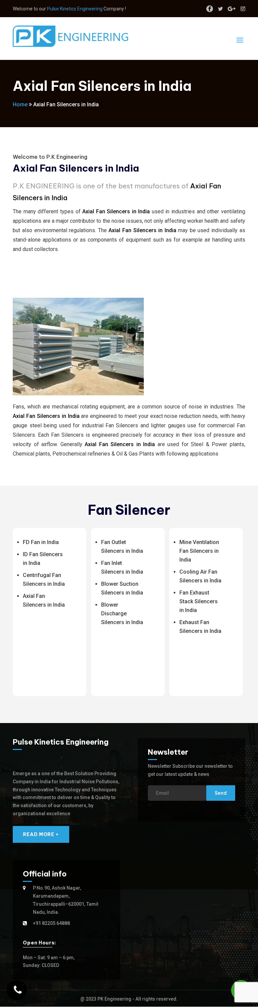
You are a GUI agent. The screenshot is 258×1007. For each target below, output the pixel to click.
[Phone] (17, 990)
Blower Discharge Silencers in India (122, 613)
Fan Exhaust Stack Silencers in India (198, 601)
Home (20, 104)
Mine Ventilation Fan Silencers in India (199, 551)
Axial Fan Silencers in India (116, 211)
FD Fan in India (41, 542)
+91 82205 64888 (51, 923)
